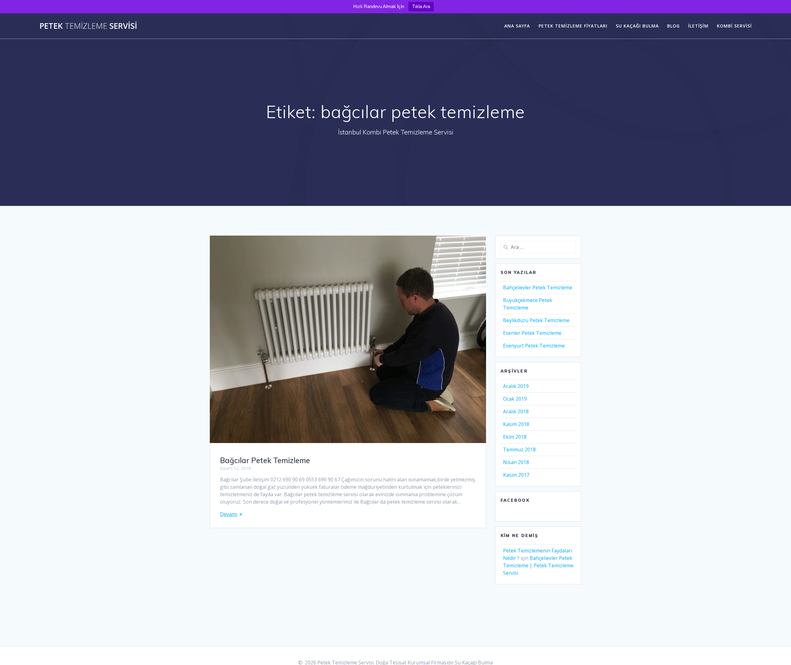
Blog (673, 26)
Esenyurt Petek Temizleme (534, 345)
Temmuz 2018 (519, 449)
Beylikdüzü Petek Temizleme (536, 320)
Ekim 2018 (515, 436)
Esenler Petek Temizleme (532, 333)
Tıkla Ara (421, 6)
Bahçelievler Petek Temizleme (537, 287)
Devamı (228, 514)
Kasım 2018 (516, 424)
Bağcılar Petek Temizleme (265, 460)
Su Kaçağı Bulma (637, 26)
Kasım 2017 (516, 474)
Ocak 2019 (515, 398)
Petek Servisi (88, 26)
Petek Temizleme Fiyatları (573, 26)
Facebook (515, 500)
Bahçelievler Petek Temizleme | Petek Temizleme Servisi (538, 565)
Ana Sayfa (517, 26)
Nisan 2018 (516, 462)
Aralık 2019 (516, 386)
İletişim (698, 26)
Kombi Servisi (734, 26)
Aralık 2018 (516, 411)
